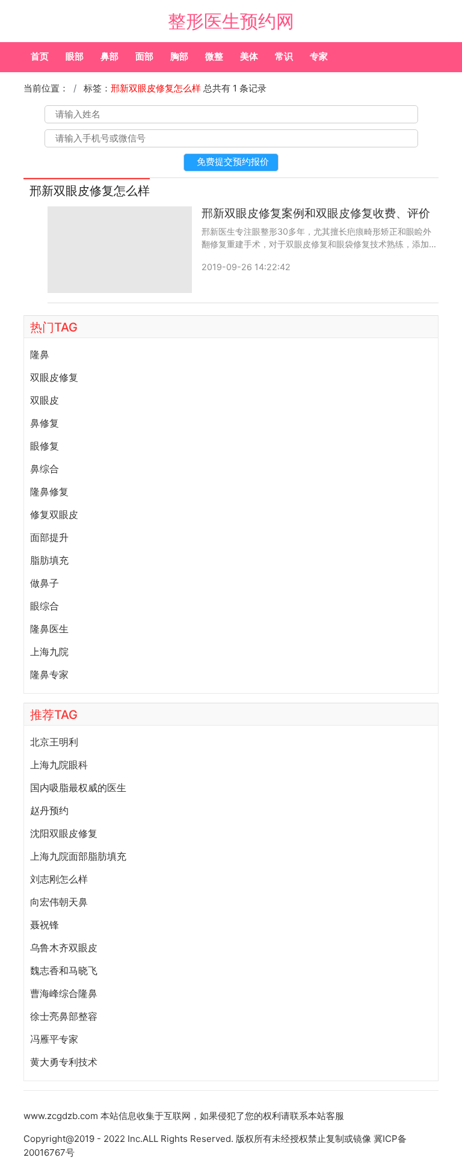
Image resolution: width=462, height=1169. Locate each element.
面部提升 (49, 537)
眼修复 (44, 446)
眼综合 (44, 606)
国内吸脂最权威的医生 (78, 787)
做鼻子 (44, 583)
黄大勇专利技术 (63, 1062)
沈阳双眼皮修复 (63, 833)
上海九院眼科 (59, 765)
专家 (319, 56)
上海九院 (49, 651)
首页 (40, 56)
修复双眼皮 (54, 514)
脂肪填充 (49, 560)
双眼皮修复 (54, 377)
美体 (249, 56)
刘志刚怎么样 (59, 879)
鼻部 (109, 56)
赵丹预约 (49, 810)
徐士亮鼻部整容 (63, 1016)
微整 (214, 56)
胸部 (179, 56)
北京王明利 (54, 742)
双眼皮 (44, 400)
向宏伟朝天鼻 (59, 902)
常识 (284, 56)
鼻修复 (44, 423)
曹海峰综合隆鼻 (63, 993)
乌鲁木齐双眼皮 (63, 947)
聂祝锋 (44, 925)
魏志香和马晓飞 (63, 970)
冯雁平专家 (54, 1039)
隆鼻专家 (49, 674)
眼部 (75, 56)
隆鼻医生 (49, 629)
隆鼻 (39, 354)
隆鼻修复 (49, 491)
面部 (144, 56)
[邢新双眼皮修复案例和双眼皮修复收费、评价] (120, 249)
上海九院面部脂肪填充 (78, 856)
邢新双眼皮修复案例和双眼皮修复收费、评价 (316, 213)
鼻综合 (44, 468)
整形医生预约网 (231, 21)
